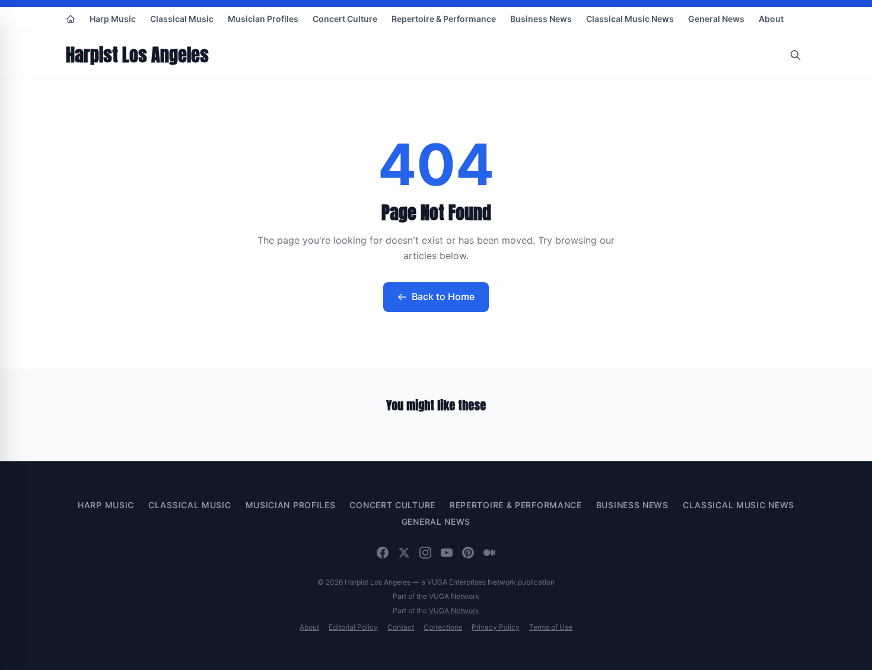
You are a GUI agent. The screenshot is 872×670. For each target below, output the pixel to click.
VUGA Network (454, 610)
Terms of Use (550, 627)
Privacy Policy (496, 627)
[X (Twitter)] (404, 553)
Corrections (443, 627)
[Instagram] (425, 553)
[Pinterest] (468, 553)
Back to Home (443, 296)
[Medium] (489, 553)
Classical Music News (630, 19)
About (771, 19)
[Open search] (795, 55)
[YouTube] (447, 553)
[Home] (70, 19)
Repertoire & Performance (444, 19)
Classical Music (182, 19)
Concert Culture (345, 19)
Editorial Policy (353, 627)
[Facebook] (383, 553)
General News (716, 19)
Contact (400, 627)
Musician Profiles (263, 19)
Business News (541, 19)
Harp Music (113, 19)
